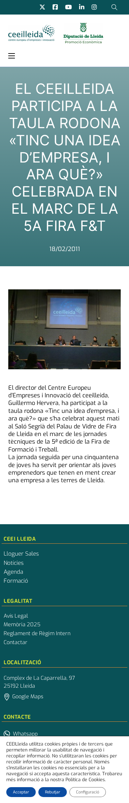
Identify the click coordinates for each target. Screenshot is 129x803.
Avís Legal (16, 616)
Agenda (13, 572)
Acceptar (21, 792)
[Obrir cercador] (114, 7)
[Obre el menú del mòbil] (11, 55)
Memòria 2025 (22, 624)
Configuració (87, 792)
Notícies (13, 563)
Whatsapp (25, 733)
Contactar (15, 642)
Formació (16, 581)
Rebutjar (52, 792)
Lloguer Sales (21, 554)
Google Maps (27, 696)
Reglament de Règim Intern (37, 633)
